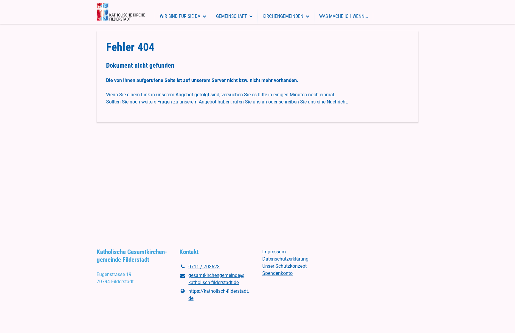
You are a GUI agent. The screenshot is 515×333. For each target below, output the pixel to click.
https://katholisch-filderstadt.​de (218, 294)
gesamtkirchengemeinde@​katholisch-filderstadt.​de (216, 278)
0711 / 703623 (204, 267)
